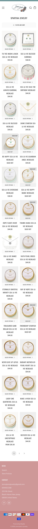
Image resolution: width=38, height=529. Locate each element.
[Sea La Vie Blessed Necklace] (10, 108)
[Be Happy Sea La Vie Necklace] (10, 142)
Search (4, 470)
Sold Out (10, 152)
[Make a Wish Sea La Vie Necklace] (28, 384)
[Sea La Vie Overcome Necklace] (10, 175)
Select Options (9, 49)
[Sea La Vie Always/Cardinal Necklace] (10, 72)
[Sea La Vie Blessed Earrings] (28, 39)
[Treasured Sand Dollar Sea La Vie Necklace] (10, 311)
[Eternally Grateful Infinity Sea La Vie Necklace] (10, 274)
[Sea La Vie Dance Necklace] (10, 241)
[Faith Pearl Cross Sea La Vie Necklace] (28, 241)
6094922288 (6, 488)
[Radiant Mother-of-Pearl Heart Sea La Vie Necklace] (28, 347)
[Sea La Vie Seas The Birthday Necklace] (28, 72)
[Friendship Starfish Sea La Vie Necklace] (28, 311)
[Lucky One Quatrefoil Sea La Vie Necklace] (10, 384)
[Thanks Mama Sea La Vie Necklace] (28, 208)
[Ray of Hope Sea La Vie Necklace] (28, 274)
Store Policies (7, 474)
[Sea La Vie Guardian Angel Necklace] (28, 142)
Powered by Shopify (19, 524)
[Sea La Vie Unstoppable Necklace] (10, 420)
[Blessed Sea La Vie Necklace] (28, 420)
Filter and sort (20, 25)
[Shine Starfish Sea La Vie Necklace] (28, 108)
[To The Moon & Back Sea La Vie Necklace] (10, 39)
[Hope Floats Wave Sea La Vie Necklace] (10, 208)
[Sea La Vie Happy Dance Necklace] (28, 175)
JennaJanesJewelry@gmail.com (13, 484)
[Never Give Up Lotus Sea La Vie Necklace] (10, 347)
